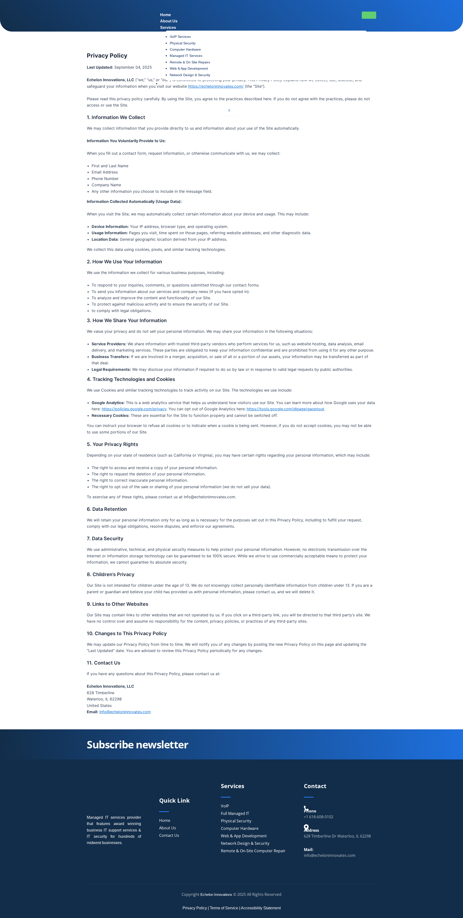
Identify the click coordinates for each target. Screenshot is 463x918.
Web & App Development (189, 68)
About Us (168, 21)
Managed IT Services (186, 56)
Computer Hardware (185, 49)
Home (165, 15)
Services (168, 28)
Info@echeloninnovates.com (125, 711)
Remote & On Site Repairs (190, 62)
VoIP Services (180, 37)
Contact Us (170, 83)
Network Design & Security (190, 75)
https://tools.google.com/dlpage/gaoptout (285, 408)
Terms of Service (224, 908)
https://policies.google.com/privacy (134, 408)
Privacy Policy (195, 908)
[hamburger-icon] (369, 15)
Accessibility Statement (261, 908)
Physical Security (183, 43)
